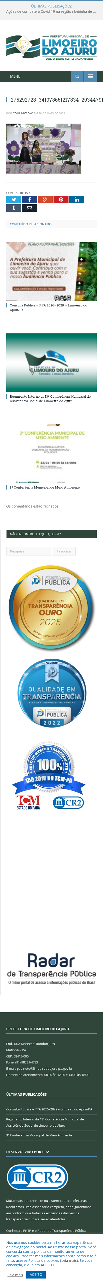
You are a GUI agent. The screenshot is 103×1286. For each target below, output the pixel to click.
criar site (36, 1200)
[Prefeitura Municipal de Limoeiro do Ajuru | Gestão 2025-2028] (51, 46)
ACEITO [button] (36, 1274)
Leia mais (69, 1260)
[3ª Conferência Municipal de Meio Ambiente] (51, 453)
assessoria (40, 1207)
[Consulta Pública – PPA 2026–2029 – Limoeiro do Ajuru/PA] (51, 271)
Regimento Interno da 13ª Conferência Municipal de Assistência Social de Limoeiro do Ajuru (50, 398)
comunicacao (23, 113)
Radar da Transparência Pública (62, 1230)
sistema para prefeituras (68, 1200)
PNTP (27, 1230)
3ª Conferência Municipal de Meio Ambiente (45, 487)
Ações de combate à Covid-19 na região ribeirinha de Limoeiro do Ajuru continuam (52, 11)
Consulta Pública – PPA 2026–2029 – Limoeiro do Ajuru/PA (49, 1109)
